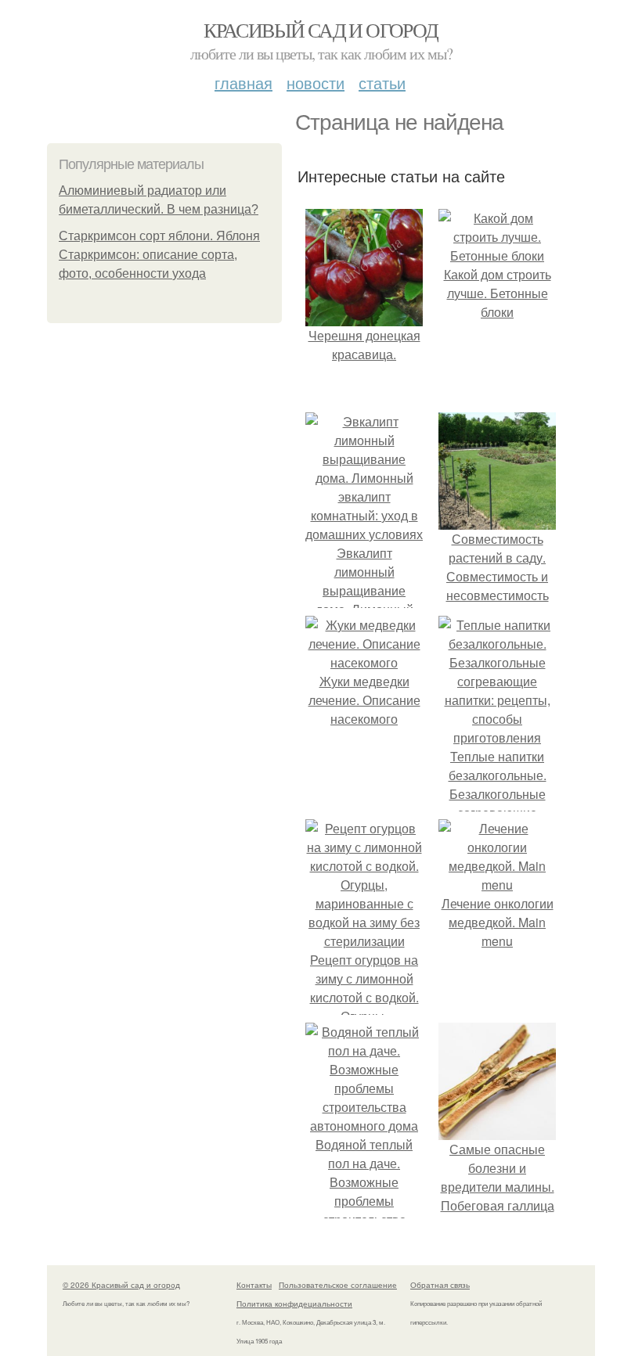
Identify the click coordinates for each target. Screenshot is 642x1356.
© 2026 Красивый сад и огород (121, 1284)
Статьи (382, 82)
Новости (315, 82)
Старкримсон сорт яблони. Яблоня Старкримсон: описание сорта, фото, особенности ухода (159, 254)
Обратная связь (440, 1284)
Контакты (254, 1284)
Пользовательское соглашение (338, 1284)
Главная (243, 82)
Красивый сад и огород (321, 29)
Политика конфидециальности (294, 1303)
